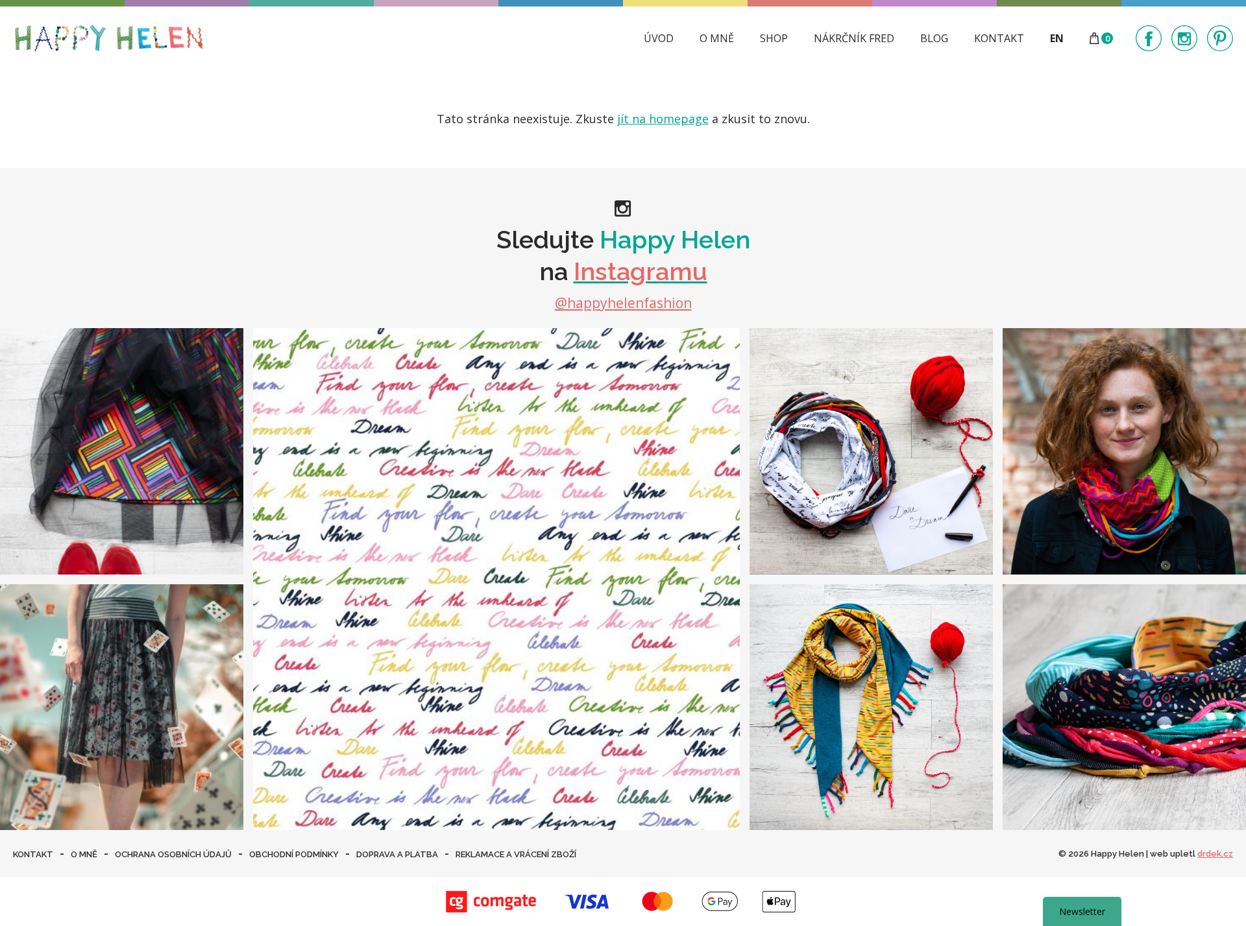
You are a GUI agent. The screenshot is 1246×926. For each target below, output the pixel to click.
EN (1057, 38)
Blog (934, 38)
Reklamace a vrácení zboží (516, 854)
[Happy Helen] (108, 38)
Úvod (659, 38)
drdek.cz (1215, 854)
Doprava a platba (397, 854)
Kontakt (999, 38)
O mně (717, 38)
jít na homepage (663, 118)
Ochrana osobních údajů (173, 854)
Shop (774, 38)
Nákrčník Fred (854, 38)
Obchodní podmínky (294, 854)
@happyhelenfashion (623, 303)
